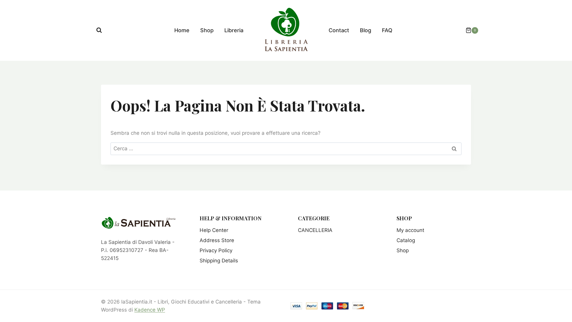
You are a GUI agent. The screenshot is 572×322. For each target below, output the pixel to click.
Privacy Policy (216, 250)
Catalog (406, 240)
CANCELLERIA (315, 230)
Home (181, 30)
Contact (339, 30)
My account (410, 230)
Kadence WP (149, 310)
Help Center (214, 230)
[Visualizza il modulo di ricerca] (99, 30)
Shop (207, 30)
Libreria (233, 30)
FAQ (387, 30)
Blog (365, 30)
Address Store (217, 240)
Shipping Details (219, 261)
